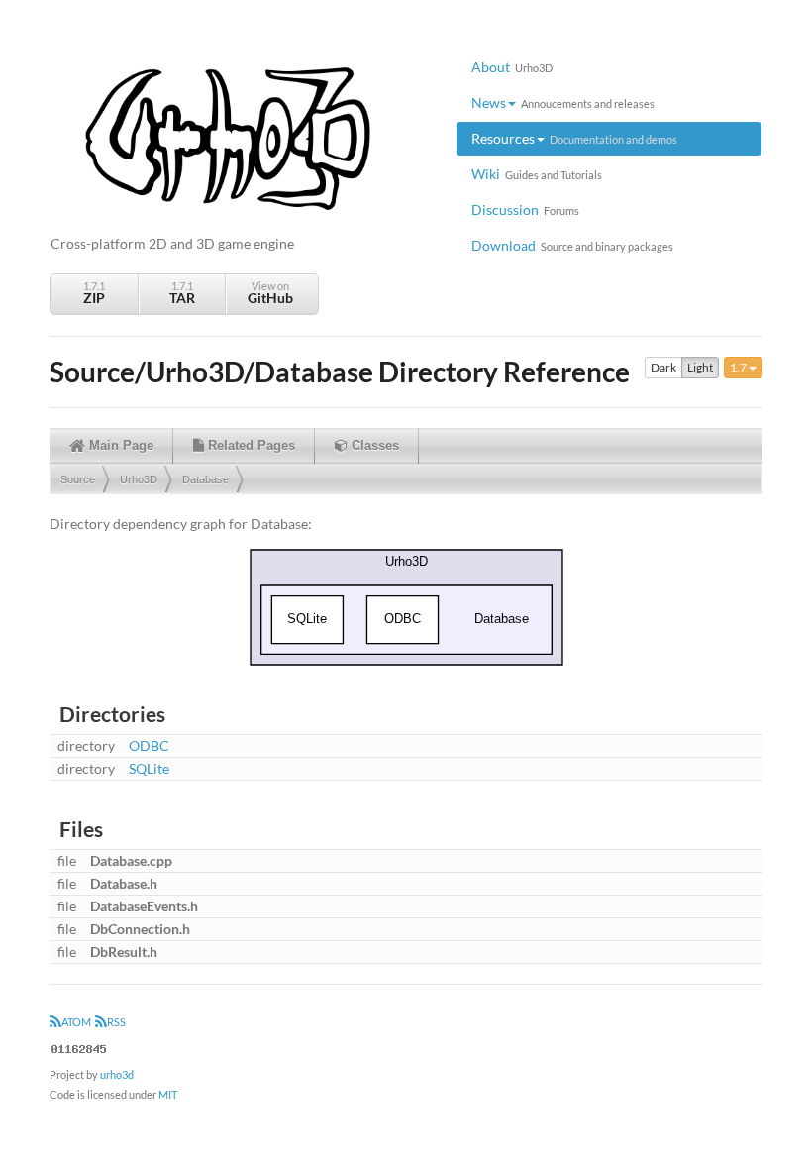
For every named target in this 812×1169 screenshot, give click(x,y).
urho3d (117, 1074)
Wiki (536, 173)
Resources (574, 138)
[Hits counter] (79, 1046)
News (563, 102)
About (512, 66)
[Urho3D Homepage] (228, 137)
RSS (116, 1021)
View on (270, 292)
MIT (167, 1094)
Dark (663, 367)
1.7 (739, 367)
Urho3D (138, 479)
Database (205, 479)
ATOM (76, 1021)
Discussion (525, 209)
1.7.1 (94, 292)
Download (572, 245)
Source (77, 479)
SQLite (149, 768)
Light (700, 367)
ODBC (149, 745)
